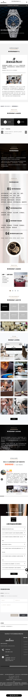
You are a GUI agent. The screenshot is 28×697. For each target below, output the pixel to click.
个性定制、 (4, 225)
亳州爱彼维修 (3, 626)
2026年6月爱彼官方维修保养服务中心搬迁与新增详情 (11, 567)
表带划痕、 (4, 202)
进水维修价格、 (5, 195)
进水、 (11, 195)
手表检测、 (16, 225)
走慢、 (15, 193)
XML (14, 681)
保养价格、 (4, 212)
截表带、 (3, 227)
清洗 (8, 214)
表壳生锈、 (19, 197)
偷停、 (22, 193)
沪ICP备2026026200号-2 (17, 679)
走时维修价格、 (5, 193)
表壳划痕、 (19, 200)
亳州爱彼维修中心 (16, 1)
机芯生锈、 (13, 197)
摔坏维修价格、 (17, 202)
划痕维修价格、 (11, 200)
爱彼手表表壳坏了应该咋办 (6, 544)
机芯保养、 (16, 212)
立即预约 (14, 349)
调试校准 (14, 227)
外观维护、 (10, 212)
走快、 (11, 193)
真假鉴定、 (10, 225)
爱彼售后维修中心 (8, 106)
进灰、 (15, 195)
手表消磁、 (9, 227)
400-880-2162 (14, 615)
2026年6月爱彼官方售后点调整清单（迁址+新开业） (11, 563)
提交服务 (23, 615)
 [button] (26, 479)
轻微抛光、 (22, 225)
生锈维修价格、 (5, 197)
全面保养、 (4, 214)
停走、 (19, 193)
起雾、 (19, 195)
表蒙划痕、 (10, 202)
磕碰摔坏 (24, 202)
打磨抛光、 (22, 212)
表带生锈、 (4, 200)
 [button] (1, 479)
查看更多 (14, 573)
